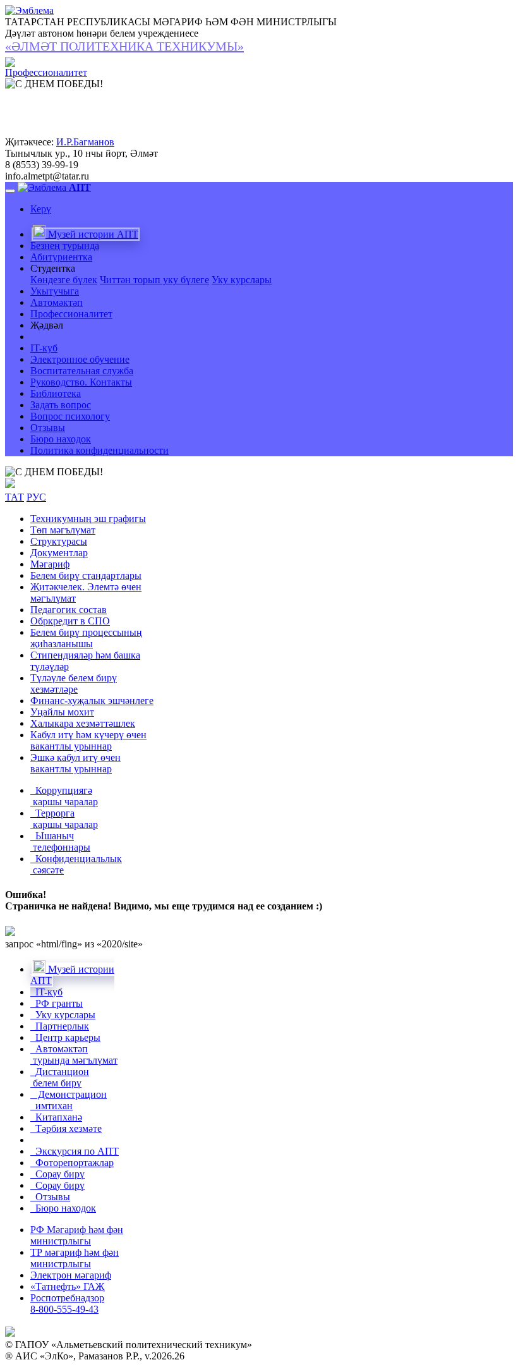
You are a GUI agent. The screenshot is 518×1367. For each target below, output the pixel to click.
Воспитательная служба (81, 370)
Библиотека (55, 393)
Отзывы (47, 427)
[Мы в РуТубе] (10, 484)
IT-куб (43, 348)
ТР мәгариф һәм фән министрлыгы (74, 1258)
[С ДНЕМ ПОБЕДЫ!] (54, 472)
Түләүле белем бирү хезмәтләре (73, 683)
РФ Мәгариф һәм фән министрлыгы (76, 1235)
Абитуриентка (61, 257)
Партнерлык (59, 1026)
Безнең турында (64, 245)
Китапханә (56, 1117)
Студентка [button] (52, 268)
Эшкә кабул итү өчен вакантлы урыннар (75, 763)
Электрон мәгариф (70, 1275)
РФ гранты (56, 1003)
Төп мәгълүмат (62, 530)
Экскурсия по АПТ (74, 1151)
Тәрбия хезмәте (66, 1128)
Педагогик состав (68, 609)
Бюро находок (60, 439)
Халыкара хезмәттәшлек (82, 723)
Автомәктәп (56, 302)
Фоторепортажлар (72, 1162)
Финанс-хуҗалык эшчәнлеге (92, 700)
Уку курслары (242, 279)
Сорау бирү (57, 1174)
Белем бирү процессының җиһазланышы (86, 638)
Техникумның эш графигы (88, 518)
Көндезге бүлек (63, 279)
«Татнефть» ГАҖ (67, 1286)
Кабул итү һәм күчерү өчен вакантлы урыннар (88, 740)
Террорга (64, 819)
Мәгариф (49, 564)
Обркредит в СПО (70, 621)
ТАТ (14, 497)
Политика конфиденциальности (99, 450)
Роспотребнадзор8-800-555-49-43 (67, 1303)
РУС (36, 497)
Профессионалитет (71, 313)
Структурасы (58, 541)
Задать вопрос (60, 404)
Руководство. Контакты (81, 382)
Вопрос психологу (70, 416)
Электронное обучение (80, 359)
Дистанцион (59, 1077)
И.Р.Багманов (85, 142)
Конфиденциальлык (76, 864)
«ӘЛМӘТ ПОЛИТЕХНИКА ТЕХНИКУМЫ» (124, 46)
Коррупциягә (64, 796)
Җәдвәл (46, 325)
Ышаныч (60, 841)
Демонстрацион (68, 1100)
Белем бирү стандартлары (86, 575)
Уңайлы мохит (62, 712)
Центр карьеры (65, 1037)
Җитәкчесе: (29, 142)
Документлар (59, 552)
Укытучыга (54, 291)
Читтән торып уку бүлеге (154, 279)
